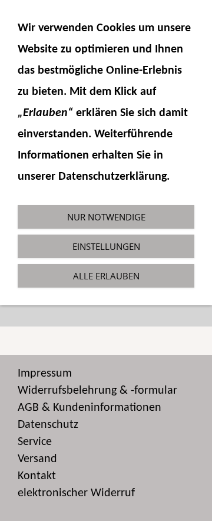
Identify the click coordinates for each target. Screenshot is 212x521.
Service (35, 442)
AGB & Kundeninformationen (89, 408)
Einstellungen (106, 246)
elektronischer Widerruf (76, 493)
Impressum (45, 374)
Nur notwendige (106, 217)
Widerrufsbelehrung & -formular (97, 391)
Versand (37, 459)
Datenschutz (48, 425)
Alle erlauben (106, 276)
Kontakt (37, 476)
